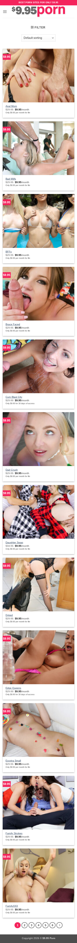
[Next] (59, 925)
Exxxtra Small (13, 760)
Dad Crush (12, 470)
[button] (5, 11)
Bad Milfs (11, 179)
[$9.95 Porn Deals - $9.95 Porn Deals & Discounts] (38, 12)
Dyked (9, 615)
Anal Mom (11, 106)
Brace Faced (13, 324)
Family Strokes (14, 833)
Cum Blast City (14, 397)
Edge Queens (13, 688)
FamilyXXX (12, 906)
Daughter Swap (14, 542)
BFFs (9, 251)
